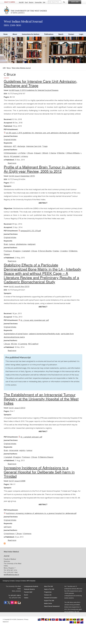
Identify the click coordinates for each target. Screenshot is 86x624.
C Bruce (30, 153)
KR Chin (14, 344)
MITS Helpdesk (31, 581)
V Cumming (22, 344)
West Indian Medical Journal (21, 68)
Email (26, 2)
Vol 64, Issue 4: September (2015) (22, 176)
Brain (6, 244)
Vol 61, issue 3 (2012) (17, 408)
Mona (9, 68)
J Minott (45, 153)
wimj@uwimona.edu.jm (11, 574)
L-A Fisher (22, 153)
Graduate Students (29, 589)
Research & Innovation (50, 598)
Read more (12, 163)
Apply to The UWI (49, 589)
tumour (12, 244)
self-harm (7, 527)
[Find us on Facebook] (5, 603)
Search (60, 34)
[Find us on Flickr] (12, 603)
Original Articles (10, 139)
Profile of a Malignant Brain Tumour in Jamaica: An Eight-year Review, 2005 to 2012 (42, 169)
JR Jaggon (17, 251)
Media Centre (48, 603)
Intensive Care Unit (33, 146)
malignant (31, 244)
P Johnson (8, 251)
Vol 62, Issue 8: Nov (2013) (19, 286)
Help (44, 2)
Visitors (26, 598)
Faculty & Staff (28, 592)
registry (22, 450)
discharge (21, 146)
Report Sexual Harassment (52, 606)
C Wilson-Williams (73, 153)
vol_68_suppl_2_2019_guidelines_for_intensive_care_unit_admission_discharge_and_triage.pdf (42, 133)
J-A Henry (24, 156)
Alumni (26, 595)
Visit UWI (21, 2)
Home (5, 34)
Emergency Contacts (9, 581)
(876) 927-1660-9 (16, 595)
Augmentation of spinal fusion (16, 334)
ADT (14, 146)
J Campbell (26, 251)
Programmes (47, 592)
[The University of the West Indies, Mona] (25, 10)
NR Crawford (33, 344)
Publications (48, 34)
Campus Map (38, 2)
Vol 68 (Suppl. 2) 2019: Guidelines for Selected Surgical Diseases (33, 90)
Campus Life (47, 595)
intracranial (13, 450)
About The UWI (48, 586)
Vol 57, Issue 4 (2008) (17, 481)
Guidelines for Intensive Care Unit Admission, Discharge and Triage (40, 83)
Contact (71, 34)
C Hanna (52, 153)
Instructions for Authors (30, 34)
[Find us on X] (8, 603)
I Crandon (64, 251)
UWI (4, 68)
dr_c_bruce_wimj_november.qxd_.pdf (35, 320)
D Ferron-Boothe (45, 251)
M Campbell (15, 156)
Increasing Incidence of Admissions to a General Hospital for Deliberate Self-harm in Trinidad (39, 472)
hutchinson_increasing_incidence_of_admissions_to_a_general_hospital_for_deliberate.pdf (41, 513)
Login (81, 34)
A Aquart (37, 153)
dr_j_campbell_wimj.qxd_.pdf (31, 437)
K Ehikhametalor (10, 153)
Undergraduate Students (31, 586)
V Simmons (27, 533)
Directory (31, 2)
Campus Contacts (21, 581)
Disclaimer (20, 619)
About (15, 34)
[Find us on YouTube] (15, 603)
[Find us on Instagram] (19, 603)
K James (56, 251)
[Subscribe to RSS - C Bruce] (4, 543)
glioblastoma (21, 244)
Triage (45, 146)
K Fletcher (61, 153)
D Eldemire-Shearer (45, 457)
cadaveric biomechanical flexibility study (44, 334)
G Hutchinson (9, 533)
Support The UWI (49, 600)
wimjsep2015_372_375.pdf (31, 231)
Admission (8, 146)
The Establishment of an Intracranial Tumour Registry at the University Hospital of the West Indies (41, 399)
